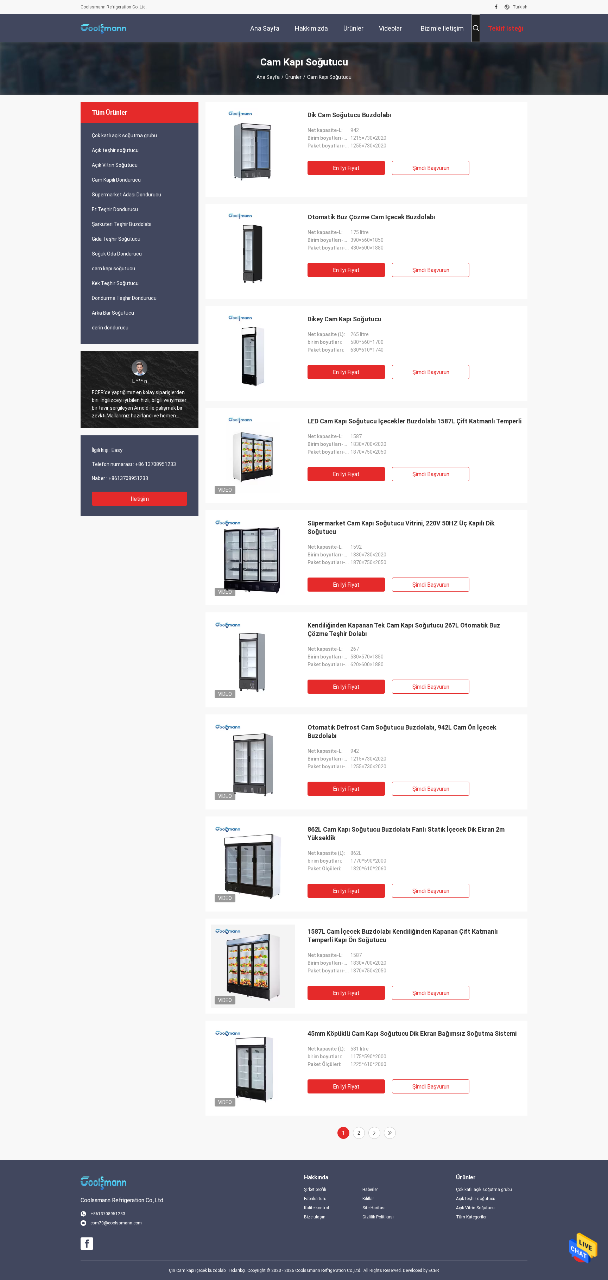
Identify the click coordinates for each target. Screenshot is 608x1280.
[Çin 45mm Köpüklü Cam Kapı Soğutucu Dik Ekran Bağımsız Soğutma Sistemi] (253, 1068)
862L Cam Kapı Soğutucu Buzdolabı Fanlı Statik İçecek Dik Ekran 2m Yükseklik (406, 833)
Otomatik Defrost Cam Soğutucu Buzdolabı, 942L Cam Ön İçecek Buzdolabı (402, 731)
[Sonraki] (374, 1133)
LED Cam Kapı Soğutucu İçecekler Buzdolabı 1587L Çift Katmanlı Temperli (414, 421)
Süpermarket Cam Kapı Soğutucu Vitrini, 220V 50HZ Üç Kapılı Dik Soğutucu (401, 527)
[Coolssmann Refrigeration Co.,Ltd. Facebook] (496, 7)
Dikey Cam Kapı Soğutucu (344, 319)
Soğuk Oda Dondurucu (117, 254)
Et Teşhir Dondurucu (115, 209)
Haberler (370, 1189)
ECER (434, 1270)
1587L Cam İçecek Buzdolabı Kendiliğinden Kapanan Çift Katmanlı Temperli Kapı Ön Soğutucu (403, 936)
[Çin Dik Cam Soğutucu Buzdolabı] (253, 149)
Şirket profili (315, 1189)
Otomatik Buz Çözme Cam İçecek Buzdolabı (371, 217)
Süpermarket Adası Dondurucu (126, 194)
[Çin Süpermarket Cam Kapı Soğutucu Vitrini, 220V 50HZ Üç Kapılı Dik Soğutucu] (253, 558)
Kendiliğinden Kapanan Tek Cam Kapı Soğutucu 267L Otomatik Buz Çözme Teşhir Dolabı (404, 629)
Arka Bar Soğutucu (113, 313)
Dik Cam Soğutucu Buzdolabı (349, 115)
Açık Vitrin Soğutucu (115, 165)
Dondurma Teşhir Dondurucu (124, 298)
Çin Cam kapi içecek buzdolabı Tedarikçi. (208, 1270)
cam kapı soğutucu (113, 268)
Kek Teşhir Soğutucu (115, 283)
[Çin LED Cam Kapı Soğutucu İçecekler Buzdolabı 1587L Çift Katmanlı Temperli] (253, 456)
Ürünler (293, 77)
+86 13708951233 (155, 464)
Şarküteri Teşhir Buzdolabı (121, 224)
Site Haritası (374, 1207)
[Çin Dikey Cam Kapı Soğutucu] (253, 354)
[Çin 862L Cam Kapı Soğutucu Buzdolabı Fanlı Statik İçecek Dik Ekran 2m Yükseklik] (253, 864)
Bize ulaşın (314, 1217)
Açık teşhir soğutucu (115, 150)
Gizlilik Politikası (378, 1217)
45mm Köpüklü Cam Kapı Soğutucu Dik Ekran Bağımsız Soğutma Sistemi (412, 1033)
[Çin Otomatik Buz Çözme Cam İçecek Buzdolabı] (253, 251)
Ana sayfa (268, 77)
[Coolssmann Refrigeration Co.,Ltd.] (103, 28)
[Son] (390, 1133)
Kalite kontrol (316, 1207)
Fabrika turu (315, 1198)
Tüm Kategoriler (471, 1217)
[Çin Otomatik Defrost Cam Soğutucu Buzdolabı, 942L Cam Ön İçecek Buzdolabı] (253, 762)
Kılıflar (368, 1198)
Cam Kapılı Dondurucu (116, 180)
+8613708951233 (128, 478)
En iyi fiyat (346, 168)
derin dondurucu (110, 327)
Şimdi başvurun (430, 168)
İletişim (140, 499)
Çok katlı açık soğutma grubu (124, 135)
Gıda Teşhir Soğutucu (116, 239)
